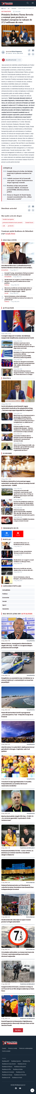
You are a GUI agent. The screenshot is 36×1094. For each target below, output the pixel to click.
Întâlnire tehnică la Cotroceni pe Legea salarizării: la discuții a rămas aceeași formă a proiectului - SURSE (18, 483)
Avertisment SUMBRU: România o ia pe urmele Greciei (24, 520)
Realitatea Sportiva (16, 1061)
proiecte (11, 226)
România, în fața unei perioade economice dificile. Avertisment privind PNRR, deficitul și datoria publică (18, 189)
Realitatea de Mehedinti (27, 848)
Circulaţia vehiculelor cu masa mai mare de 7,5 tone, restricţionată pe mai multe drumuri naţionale (17, 954)
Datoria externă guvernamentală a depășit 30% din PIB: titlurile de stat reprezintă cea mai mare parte (24, 512)
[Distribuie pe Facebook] (33, 50)
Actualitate (14, 8)
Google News (10, 233)
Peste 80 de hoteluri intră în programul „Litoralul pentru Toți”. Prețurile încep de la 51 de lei (17, 715)
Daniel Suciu (29, 222)
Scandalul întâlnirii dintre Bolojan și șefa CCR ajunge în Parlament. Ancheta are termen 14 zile (23, 438)
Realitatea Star (26, 1061)
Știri (9, 8)
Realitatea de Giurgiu (7, 1075)
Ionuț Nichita (31, 641)
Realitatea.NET (5, 1061)
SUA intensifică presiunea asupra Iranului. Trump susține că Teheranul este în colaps (24, 372)
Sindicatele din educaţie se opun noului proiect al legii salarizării (16, 921)
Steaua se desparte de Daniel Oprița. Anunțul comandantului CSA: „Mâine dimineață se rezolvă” (19, 197)
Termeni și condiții (12, 1048)
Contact (4, 1048)
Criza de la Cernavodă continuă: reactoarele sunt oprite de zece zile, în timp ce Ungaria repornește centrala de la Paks (23, 494)
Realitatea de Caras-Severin (9, 1064)
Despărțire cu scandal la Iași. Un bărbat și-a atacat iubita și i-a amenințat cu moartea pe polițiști (17, 680)
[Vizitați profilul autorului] (3, 52)
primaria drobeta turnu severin (12, 222)
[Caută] (27, 3)
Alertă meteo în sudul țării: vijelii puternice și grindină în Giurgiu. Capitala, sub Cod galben (17, 749)
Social (6, 293)
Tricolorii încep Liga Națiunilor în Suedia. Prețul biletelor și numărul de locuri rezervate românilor (16, 784)
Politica (7, 285)
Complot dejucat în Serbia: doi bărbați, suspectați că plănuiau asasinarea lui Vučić (20, 173)
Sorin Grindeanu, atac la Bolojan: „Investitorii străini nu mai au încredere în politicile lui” (19, 298)
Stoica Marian (30, 882)
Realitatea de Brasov (7, 1066)
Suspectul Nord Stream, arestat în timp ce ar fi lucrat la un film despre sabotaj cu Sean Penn (17, 989)
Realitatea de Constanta (8, 1072)
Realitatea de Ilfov (6, 1069)
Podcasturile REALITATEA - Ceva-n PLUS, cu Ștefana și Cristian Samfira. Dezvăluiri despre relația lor (17, 853)
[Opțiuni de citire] (32, 1090)
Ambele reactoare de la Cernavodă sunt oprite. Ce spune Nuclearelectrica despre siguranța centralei (20, 180)
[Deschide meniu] (33, 3)
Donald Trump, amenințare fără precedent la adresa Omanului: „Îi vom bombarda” (19, 274)
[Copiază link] (29, 50)
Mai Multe (18, 1030)
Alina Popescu (16, 51)
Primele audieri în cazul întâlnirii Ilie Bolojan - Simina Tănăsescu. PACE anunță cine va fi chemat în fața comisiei (23, 429)
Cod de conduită (6, 1051)
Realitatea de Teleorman (20, 1075)
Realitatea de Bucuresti (20, 1066)
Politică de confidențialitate (26, 1048)
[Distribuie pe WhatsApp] (29, 54)
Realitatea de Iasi (22, 1064)
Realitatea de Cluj (20, 1072)
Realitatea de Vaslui (17, 1077)
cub (4, 226)
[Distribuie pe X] (33, 54)
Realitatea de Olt (6, 1077)
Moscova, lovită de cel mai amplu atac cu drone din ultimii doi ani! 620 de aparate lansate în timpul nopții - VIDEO (18, 289)
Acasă (4, 8)
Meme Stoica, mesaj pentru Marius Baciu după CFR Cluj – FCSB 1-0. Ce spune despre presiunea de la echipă (16, 646)
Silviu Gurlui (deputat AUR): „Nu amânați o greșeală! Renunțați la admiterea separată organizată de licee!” (24, 447)
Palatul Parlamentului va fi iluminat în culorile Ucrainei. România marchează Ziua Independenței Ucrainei (17, 887)
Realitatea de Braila (18, 1069)
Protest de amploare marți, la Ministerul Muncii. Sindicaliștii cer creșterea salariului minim (24, 503)
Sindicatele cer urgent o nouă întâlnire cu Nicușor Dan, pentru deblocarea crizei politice (19, 281)
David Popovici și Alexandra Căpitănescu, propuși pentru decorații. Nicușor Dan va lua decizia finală (17, 1023)
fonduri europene (8, 219)
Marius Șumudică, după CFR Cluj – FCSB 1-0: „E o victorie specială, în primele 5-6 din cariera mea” (17, 818)
